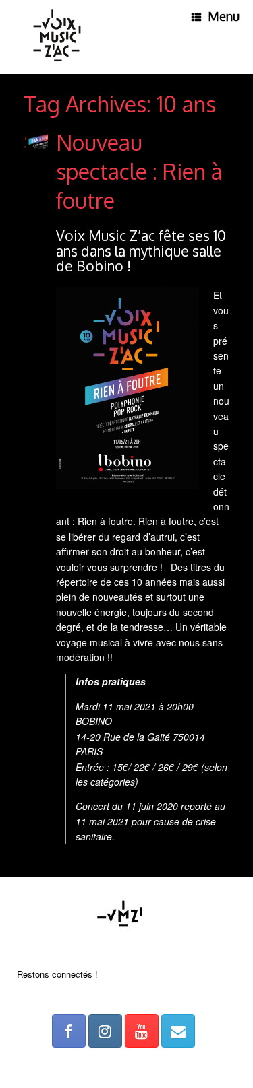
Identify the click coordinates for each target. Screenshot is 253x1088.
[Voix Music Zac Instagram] (105, 1031)
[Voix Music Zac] (57, 37)
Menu (224, 16)
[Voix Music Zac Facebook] (69, 1031)
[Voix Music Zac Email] (178, 1031)
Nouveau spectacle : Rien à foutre (139, 171)
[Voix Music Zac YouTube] (142, 1031)
